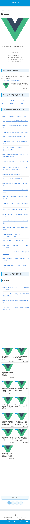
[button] (27, 309)
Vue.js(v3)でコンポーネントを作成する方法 (14, 116)
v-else (12, 103)
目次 (13, 52)
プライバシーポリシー (22, 517)
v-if (2, 103)
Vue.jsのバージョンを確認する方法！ (13, 178)
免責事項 (8, 519)
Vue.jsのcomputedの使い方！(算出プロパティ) (15, 209)
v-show (21, 103)
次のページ (15, 497)
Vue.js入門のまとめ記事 (13, 55)
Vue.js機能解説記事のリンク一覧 (15, 59)
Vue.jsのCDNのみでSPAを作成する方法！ (14, 174)
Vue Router (11, 64)
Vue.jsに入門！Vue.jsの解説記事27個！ (11, 80)
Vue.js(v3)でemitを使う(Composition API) (14, 136)
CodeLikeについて (8, 517)
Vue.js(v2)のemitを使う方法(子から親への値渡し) (16, 132)
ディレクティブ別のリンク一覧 (15, 57)
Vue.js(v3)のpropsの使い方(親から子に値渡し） (15, 121)
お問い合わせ (22, 519)
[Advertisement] (15, 330)
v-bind (12, 100)
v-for (2, 100)
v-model (22, 100)
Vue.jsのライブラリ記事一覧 (14, 61)
